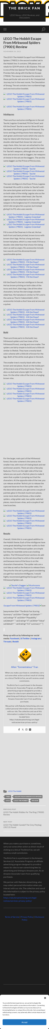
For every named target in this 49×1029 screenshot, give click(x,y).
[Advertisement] (24, 430)
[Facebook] (19, 729)
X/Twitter (25, 638)
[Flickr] (30, 729)
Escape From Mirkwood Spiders (28, 797)
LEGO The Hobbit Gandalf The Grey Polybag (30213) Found (22, 824)
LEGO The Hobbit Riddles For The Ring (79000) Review (23, 812)
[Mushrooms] (33, 585)
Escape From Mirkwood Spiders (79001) (22, 605)
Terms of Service (12, 917)
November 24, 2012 (12, 51)
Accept (25, 1022)
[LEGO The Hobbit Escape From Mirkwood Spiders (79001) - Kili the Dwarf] (24, 312)
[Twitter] (23, 729)
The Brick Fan (24, 8)
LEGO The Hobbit (14, 791)
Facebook (14, 638)
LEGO (8, 801)
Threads (7, 641)
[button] (45, 998)
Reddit (16, 641)
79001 (8, 797)
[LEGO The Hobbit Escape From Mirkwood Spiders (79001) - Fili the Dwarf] (24, 262)
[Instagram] (26, 729)
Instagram (36, 638)
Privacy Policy (27, 917)
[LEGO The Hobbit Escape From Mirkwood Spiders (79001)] (24, 96)
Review (35, 801)
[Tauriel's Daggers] (18, 585)
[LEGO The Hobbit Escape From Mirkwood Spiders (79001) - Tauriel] (24, 168)
